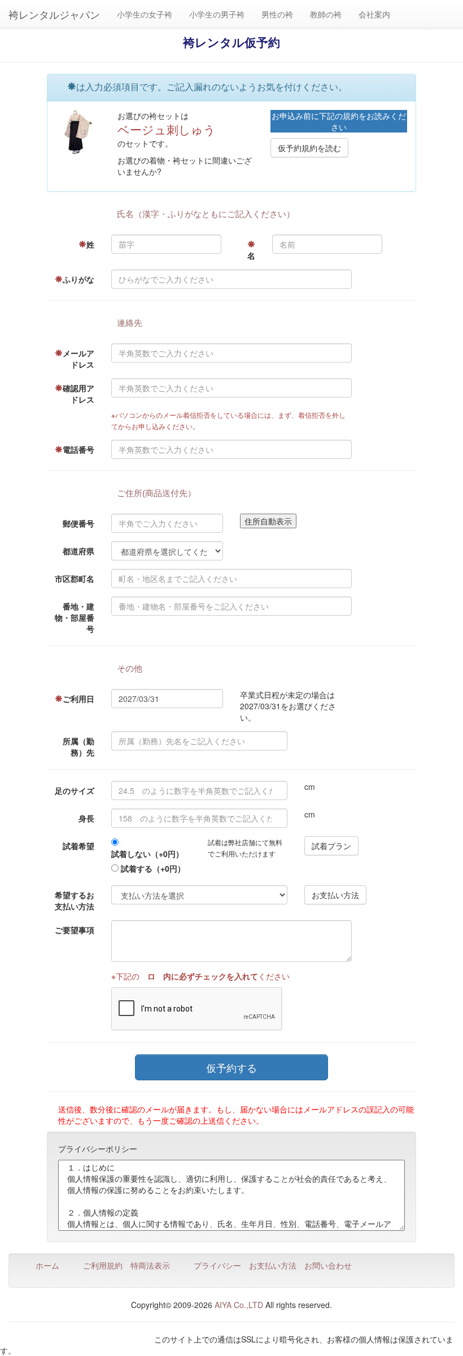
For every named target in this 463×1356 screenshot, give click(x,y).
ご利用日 (78, 698)
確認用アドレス (78, 393)
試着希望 (78, 845)
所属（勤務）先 (78, 746)
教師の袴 (326, 14)
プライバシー (217, 1265)
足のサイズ (74, 790)
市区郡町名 (74, 578)
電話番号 (78, 449)
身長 (86, 818)
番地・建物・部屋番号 (74, 617)
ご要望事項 (74, 929)
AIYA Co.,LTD (239, 1304)
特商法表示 (150, 1265)
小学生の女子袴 (144, 14)
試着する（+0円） (153, 868)
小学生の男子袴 (216, 14)
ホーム (47, 1265)
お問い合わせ (328, 1265)
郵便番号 (78, 523)
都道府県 (78, 550)
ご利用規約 (103, 1265)
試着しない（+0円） (147, 853)
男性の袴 (277, 14)
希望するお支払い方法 (74, 900)
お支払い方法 (335, 894)
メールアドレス (78, 358)
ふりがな (78, 279)
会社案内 (374, 14)
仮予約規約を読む (309, 147)
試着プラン (331, 845)
